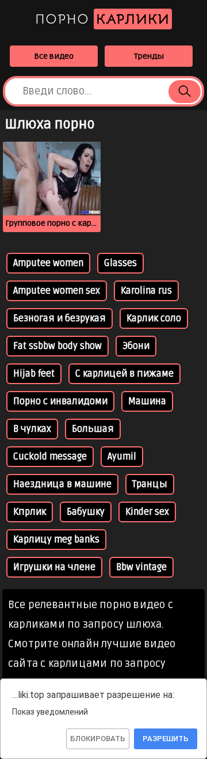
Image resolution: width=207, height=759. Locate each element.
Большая (93, 429)
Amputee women (48, 263)
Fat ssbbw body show (57, 346)
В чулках (32, 429)
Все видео (54, 56)
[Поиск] (184, 91)
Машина (147, 401)
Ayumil (122, 456)
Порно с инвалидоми (60, 401)
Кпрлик (29, 512)
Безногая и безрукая (59, 318)
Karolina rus (146, 291)
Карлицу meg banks (56, 539)
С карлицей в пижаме (124, 374)
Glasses (120, 263)
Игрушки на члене (54, 567)
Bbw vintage (141, 567)
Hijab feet (34, 374)
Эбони (136, 346)
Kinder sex (147, 512)
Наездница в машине (62, 484)
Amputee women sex (56, 291)
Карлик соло (153, 318)
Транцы (149, 484)
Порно (102, 19)
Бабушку (86, 512)
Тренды (149, 56)
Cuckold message (50, 456)
